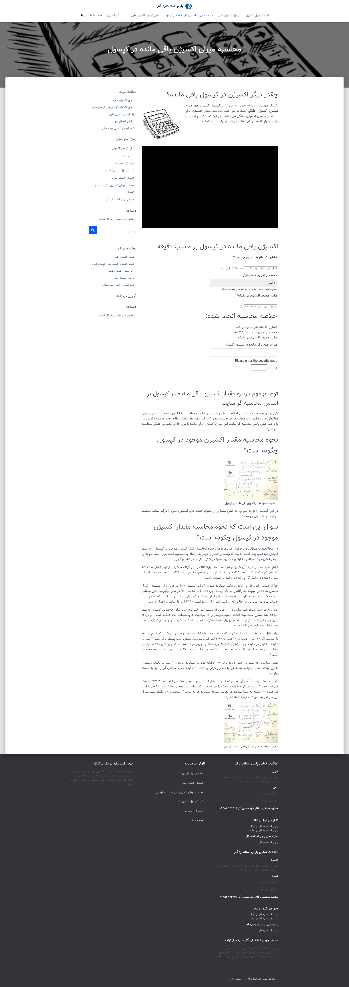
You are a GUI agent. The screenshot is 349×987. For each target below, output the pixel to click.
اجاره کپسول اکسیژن (257, 15)
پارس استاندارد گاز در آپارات (263, 826)
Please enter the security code (256, 360)
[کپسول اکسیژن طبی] (174, 6)
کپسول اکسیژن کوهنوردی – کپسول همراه (113, 107)
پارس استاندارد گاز (268, 842)
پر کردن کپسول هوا (125, 121)
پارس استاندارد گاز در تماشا (263, 830)
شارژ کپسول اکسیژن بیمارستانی (118, 128)
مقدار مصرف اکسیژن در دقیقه (257, 295)
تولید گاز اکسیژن (116, 15)
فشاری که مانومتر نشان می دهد (255, 257)
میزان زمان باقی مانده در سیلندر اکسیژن (251, 344)
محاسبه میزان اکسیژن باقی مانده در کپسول (189, 15)
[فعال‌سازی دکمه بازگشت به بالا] (7, 979)
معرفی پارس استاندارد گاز (120, 199)
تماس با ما (96, 15)
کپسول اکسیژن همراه (124, 100)
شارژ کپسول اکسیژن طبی (145, 15)
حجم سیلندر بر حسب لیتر (260, 275)
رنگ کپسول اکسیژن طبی (122, 114)
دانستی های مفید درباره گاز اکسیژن (116, 219)
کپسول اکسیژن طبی (229, 15)
